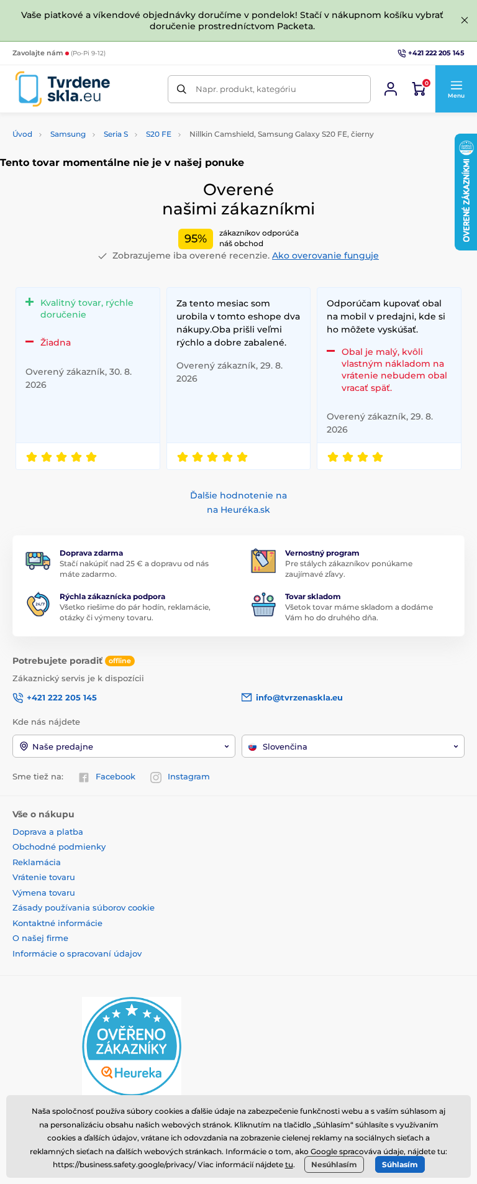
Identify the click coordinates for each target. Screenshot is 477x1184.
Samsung (68, 134)
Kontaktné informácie (57, 923)
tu (289, 1164)
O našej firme (40, 938)
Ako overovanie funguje (325, 255)
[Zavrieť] (464, 20)
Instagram (189, 776)
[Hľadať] (182, 89)
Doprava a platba (47, 832)
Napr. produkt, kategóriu (246, 89)
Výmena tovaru (43, 892)
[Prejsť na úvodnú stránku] (62, 89)
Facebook (115, 776)
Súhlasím (400, 1164)
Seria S (116, 134)
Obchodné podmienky (59, 846)
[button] (456, 88)
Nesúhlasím (334, 1164)
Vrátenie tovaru (43, 877)
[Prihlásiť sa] (390, 89)
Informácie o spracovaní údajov (77, 953)
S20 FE (158, 134)
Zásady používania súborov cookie (83, 907)
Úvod (22, 134)
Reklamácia (36, 862)
